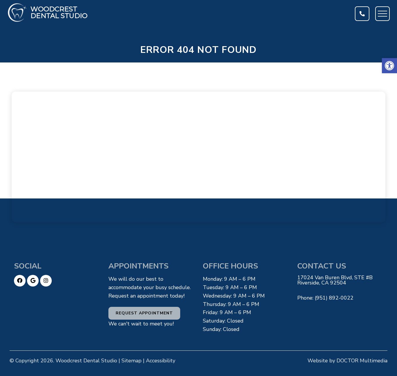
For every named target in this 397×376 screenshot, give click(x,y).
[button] (389, 65)
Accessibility (160, 360)
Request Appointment (144, 313)
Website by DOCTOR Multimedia (347, 360)
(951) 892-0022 (334, 297)
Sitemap (131, 360)
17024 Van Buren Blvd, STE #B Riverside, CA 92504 (335, 280)
